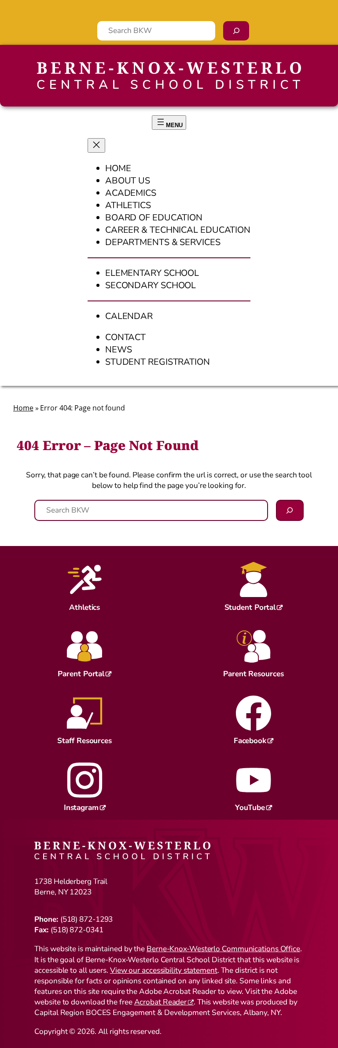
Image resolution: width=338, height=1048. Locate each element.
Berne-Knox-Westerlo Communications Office (223, 949)
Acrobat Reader (160, 1002)
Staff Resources (84, 741)
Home (23, 408)
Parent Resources (253, 674)
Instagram (81, 807)
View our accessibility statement (163, 970)
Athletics (84, 607)
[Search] (236, 30)
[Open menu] (169, 122)
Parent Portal (81, 674)
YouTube (250, 807)
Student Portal (250, 607)
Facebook (250, 741)
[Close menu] (96, 145)
